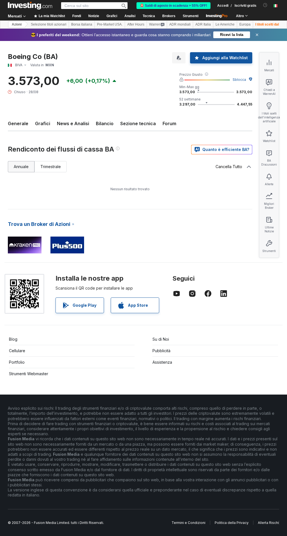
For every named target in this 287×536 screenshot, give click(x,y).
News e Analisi (73, 123)
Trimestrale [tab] (50, 166)
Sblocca (239, 79)
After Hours (135, 24)
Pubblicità (161, 350)
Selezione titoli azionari (48, 24)
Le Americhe (225, 24)
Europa (245, 24)
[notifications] (265, 5)
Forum (169, 123)
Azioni (17, 24)
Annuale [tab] (21, 166)
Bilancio (105, 123)
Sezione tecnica (138, 123)
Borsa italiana (81, 24)
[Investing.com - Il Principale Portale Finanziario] (30, 6)
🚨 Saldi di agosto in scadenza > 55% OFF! (173, 6)
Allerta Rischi (268, 523)
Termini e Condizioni (188, 523)
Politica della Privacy (232, 523)
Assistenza (162, 362)
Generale (18, 123)
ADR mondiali (180, 24)
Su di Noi (160, 339)
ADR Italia (203, 24)
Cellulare (17, 350)
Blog (13, 339)
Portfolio (17, 362)
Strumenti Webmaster (28, 373)
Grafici (42, 123)
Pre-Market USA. (109, 24)
